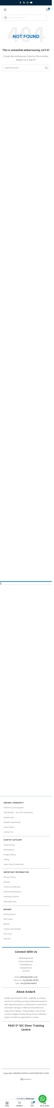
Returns (7, 882)
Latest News (9, 827)
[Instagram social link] (27, 3)
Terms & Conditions (12, 887)
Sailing (6, 859)
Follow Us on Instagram (14, 807)
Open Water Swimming (13, 864)
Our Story (8, 934)
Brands (6, 924)
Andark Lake (9, 817)
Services (7, 938)
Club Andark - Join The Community (18, 812)
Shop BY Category (13, 840)
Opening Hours (10, 901)
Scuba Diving (9, 845)
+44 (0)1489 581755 (30, 980)
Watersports (9, 849)
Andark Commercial (12, 822)
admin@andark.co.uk (29, 977)
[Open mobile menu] (5, 10)
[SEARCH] (46, 68)
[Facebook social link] (20, 3)
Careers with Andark (12, 929)
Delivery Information (12, 891)
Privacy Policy (10, 877)
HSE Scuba (8, 919)
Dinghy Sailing (9, 854)
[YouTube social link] (31, 3)
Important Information (16, 872)
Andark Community (14, 803)
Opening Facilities (11, 896)
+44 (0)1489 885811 (28, 983)
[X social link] (24, 3)
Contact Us (8, 832)
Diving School (9, 914)
